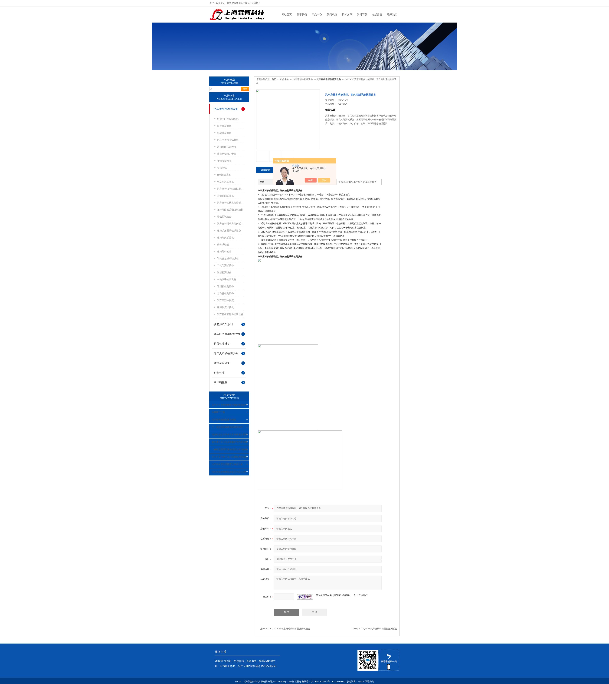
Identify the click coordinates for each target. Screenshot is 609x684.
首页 (274, 79)
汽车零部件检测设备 (226, 108)
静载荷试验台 (224, 216)
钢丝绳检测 (220, 382)
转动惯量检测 (224, 160)
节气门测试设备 (225, 265)
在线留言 (377, 14)
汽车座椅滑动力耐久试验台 (230, 223)
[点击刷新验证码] (305, 597)
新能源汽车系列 (223, 324)
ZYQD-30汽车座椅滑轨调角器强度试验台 (290, 629)
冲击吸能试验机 (225, 195)
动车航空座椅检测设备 (227, 333)
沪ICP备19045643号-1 (321, 681)
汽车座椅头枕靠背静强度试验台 (230, 202)
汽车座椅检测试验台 (228, 140)
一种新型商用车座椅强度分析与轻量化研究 (229, 450)
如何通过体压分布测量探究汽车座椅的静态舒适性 (229, 443)
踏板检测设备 (224, 272)
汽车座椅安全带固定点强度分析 (227, 464)
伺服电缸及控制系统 (228, 119)
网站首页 (287, 14)
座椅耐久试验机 (225, 237)
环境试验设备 (222, 363)
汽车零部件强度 (225, 300)
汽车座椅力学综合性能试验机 (230, 188)
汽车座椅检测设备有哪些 (224, 419)
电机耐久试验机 (225, 181)
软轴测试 (222, 167)
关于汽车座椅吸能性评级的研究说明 (229, 405)
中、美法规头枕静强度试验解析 (227, 427)
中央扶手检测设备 (226, 279)
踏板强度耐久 (224, 133)
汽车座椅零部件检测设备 (230, 314)
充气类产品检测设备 (226, 353)
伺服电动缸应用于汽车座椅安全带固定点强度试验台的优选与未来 (229, 435)
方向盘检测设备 (225, 293)
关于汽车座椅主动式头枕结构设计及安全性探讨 (229, 458)
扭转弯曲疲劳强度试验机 (230, 209)
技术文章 (347, 14)
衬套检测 (219, 372)
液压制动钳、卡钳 (226, 154)
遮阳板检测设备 (225, 286)
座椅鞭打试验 (218, 412)
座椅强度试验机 (225, 307)
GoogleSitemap (339, 681)
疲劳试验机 (223, 244)
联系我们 (392, 14)
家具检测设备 (222, 343)
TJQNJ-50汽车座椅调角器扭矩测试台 (379, 629)
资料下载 (362, 14)
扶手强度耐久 (224, 126)
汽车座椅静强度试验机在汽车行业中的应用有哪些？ (229, 473)
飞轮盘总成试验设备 (228, 258)
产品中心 (317, 14)
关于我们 (302, 14)
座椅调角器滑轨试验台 (229, 230)
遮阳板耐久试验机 (226, 147)
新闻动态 (332, 14)
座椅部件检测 (224, 251)
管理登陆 (369, 681)
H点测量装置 (224, 174)
